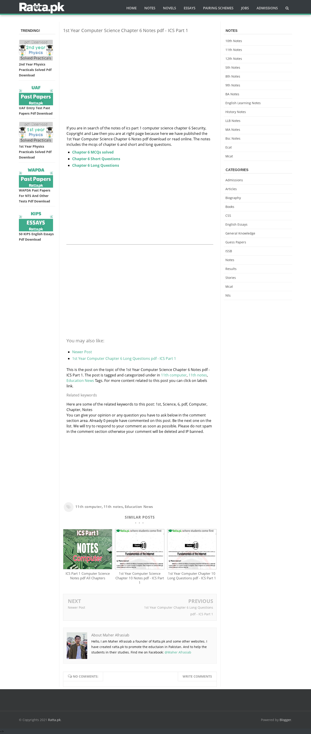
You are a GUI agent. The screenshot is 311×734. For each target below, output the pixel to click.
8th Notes (232, 76)
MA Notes (232, 129)
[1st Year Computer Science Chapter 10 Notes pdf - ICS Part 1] (139, 567)
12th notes (233, 58)
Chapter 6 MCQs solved (93, 152)
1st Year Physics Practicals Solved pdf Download (35, 151)
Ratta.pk (54, 720)
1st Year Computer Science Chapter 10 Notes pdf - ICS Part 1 (139, 578)
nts (228, 295)
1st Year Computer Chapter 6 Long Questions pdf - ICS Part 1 (124, 358)
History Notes (235, 112)
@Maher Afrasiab (178, 652)
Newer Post (82, 351)
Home (131, 8)
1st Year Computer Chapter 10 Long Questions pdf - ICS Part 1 (191, 575)
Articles (231, 189)
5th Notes (232, 67)
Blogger (285, 720)
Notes (229, 260)
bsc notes (232, 138)
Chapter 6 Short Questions (96, 158)
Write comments (197, 676)
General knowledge (240, 233)
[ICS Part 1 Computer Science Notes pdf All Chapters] (87, 567)
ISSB (228, 251)
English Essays (236, 224)
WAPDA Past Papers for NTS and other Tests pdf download (34, 195)
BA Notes (232, 94)
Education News (80, 380)
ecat (228, 147)
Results (231, 269)
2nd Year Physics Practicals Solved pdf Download (35, 69)
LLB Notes (232, 121)
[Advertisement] (139, 69)
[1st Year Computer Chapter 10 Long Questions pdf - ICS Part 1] (191, 567)
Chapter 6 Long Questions (95, 165)
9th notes (232, 85)
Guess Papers (235, 242)
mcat (229, 156)
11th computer (174, 375)
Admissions (234, 180)
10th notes (233, 41)
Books (229, 206)
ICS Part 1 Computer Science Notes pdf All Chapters (88, 575)
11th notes (198, 375)
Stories (230, 277)
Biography (233, 198)
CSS (228, 215)
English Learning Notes (243, 103)
